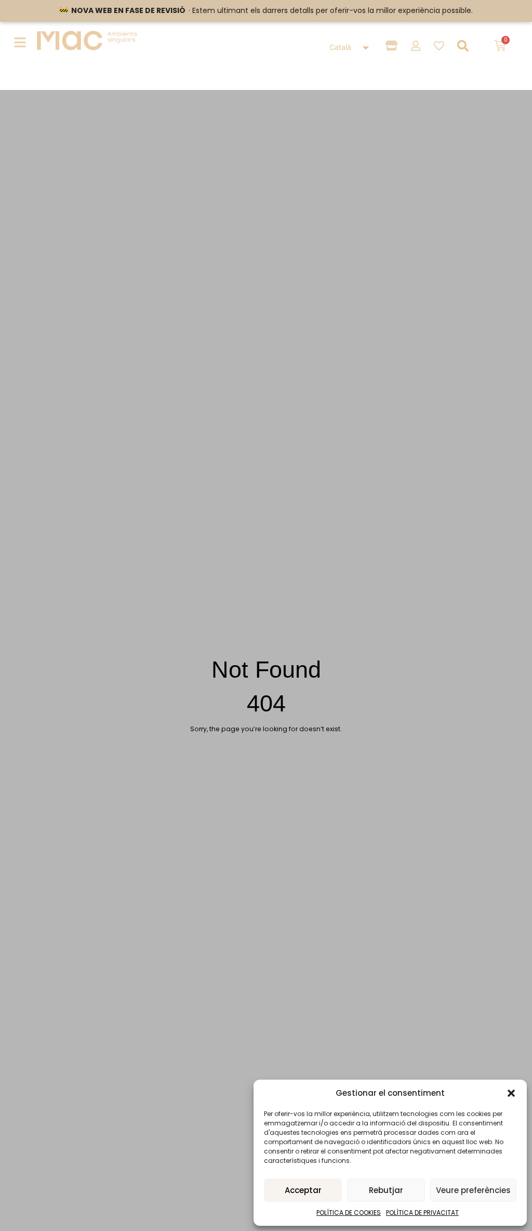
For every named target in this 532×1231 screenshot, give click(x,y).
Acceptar (303, 1190)
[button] (511, 1093)
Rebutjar (386, 1190)
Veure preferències (473, 1190)
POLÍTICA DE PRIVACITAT (422, 1212)
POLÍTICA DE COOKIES (348, 1212)
